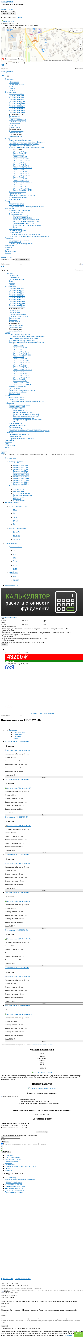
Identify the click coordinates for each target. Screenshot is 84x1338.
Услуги (7, 138)
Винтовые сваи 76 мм (16, 97)
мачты (60, 629)
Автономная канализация (14, 1192)
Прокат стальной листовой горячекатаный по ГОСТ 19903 (23, 642)
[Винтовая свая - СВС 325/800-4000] (44, 788)
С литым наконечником (17, 120)
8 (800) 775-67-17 (7, 9)
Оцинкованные (14, 123)
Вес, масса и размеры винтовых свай (26, 221)
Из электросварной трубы (18, 506)
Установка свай (14, 199)
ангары (45, 629)
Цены (15, 227)
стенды (53, 629)
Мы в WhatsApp (8, 21)
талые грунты (25, 635)
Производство (14, 81)
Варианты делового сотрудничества (21, 243)
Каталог (8, 253)
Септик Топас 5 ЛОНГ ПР (22, 160)
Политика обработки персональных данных (20, 1166)
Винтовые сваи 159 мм (17, 108)
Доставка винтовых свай (13, 1183)
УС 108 (15, 521)
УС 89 (15, 517)
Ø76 (14, 554)
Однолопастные (14, 116)
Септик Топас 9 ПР (20, 179)
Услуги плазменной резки (18, 197)
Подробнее (68, 1335)
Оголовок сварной (15, 133)
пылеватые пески (18, 633)
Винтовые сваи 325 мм (17, 112)
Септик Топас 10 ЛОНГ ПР (22, 190)
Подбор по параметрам (9, 617)
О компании (9, 79)
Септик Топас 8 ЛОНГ (21, 173)
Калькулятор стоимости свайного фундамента (29, 142)
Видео (11, 86)
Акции (7, 201)
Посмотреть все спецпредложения (42, 713)
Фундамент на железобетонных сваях (22, 145)
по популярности (19, 732)
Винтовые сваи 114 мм (17, 105)
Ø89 (14, 558)
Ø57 (14, 550)
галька (69, 633)
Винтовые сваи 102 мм (17, 101)
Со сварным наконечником (18, 121)
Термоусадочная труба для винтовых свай (27, 225)
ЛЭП (67, 629)
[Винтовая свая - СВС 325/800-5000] (44, 826)
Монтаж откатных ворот (17, 192)
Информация (9, 208)
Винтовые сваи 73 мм (16, 96)
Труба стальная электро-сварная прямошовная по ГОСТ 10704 (25, 639)
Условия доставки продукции (19, 210)
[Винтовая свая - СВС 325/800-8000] (44, 939)
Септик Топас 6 (18, 162)
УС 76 (15, 513)
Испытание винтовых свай (22, 218)
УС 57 (15, 510)
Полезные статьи (15, 232)
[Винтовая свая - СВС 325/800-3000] (44, 750)
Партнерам (9, 238)
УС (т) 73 (16, 532)
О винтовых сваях (15, 214)
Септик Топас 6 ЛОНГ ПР (22, 168)
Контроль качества (15, 229)
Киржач (19, 17)
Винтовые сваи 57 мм (16, 94)
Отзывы (12, 88)
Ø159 (15, 569)
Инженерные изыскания (13, 1184)
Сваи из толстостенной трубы (23, 223)
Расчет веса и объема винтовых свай (26, 219)
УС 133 (15, 525)
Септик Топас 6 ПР (20, 164)
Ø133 (15, 565)
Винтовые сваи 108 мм (17, 103)
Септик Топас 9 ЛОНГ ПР (22, 182)
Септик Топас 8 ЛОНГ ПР (22, 175)
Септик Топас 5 (18, 155)
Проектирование (15, 194)
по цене (16, 738)
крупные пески (58, 633)
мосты (18, 629)
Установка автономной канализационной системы (26, 147)
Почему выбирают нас (17, 84)
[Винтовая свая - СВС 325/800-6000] (44, 863)
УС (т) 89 (16, 536)
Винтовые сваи (10, 92)
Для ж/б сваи (13, 573)
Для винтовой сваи (15, 547)
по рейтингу (17, 734)
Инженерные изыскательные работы (22, 195)
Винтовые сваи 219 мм (17, 110)
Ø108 (15, 561)
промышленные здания (31, 629)
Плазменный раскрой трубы (15, 1186)
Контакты (8, 247)
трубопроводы (8, 629)
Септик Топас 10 (19, 184)
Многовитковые (14, 127)
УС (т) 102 (16, 539)
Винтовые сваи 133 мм (17, 107)
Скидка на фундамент (16, 205)
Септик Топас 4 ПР (20, 153)
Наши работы (9, 245)
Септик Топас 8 (18, 170)
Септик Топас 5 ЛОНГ (21, 158)
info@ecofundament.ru (23, 1279)
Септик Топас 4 (18, 151)
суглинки (6, 633)
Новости (12, 90)
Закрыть (4, 1326)
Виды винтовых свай (20, 216)
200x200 (16, 580)
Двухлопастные (14, 118)
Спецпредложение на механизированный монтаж (26, 206)
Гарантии (8, 1163)
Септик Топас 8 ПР (20, 171)
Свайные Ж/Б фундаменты (14, 1190)
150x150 (16, 576)
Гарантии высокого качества (19, 240)
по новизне (17, 736)
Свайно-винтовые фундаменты (20, 140)
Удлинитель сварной (16, 131)
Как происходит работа (17, 212)
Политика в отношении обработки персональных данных (29, 236)
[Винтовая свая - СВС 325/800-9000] (44, 977)
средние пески (45, 633)
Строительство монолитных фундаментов (24, 144)
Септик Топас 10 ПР (20, 186)
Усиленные (13, 125)
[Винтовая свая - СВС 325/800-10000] (44, 1014)
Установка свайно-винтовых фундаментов (20, 1179)
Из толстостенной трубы (17, 528)
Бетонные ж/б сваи (15, 136)
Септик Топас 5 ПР (20, 157)
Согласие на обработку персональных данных (25, 234)
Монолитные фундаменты (14, 1188)
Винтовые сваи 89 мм (16, 99)
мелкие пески (32, 633)
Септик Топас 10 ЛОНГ (21, 188)
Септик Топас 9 (18, 177)
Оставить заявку (10, 251)
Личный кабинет (15, 242)
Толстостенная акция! (16, 203)
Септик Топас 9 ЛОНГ (21, 181)
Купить (44, 777)
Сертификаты (14, 83)
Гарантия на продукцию (17, 231)
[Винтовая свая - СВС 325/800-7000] (44, 901)
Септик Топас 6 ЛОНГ (21, 166)
